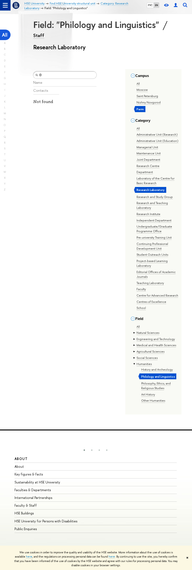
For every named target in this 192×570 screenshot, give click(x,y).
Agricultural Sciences (150, 351)
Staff (38, 35)
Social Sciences (147, 358)
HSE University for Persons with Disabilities (46, 521)
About (21, 458)
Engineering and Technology (156, 339)
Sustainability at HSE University (37, 482)
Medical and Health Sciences (156, 345)
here (29, 557)
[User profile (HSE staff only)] (175, 5)
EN (156, 5)
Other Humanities (153, 400)
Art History (148, 394)
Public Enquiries (26, 529)
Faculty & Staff (26, 505)
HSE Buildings (24, 513)
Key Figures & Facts (29, 474)
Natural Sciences (148, 333)
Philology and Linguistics (158, 376)
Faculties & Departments (33, 490)
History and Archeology (157, 369)
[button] (84, 450)
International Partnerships (33, 497)
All (4, 34)
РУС (150, 5)
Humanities (144, 364)
